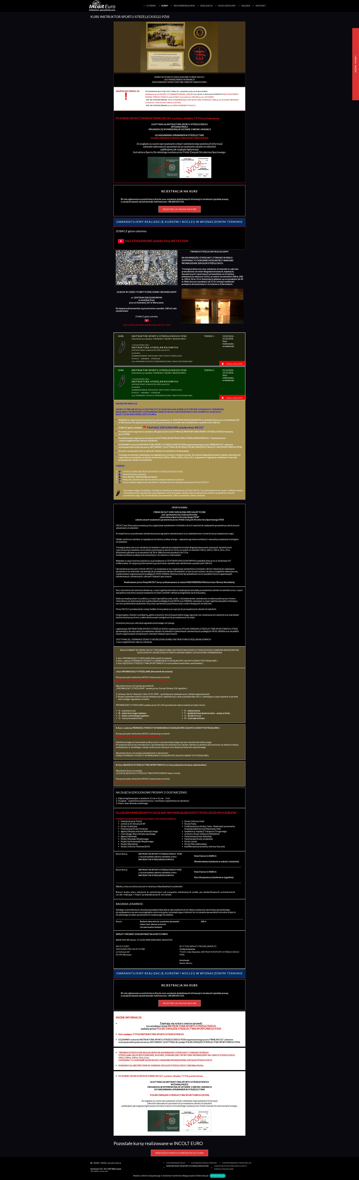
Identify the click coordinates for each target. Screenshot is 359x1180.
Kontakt (261, 5)
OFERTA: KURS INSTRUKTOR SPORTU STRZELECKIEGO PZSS (153, 471)
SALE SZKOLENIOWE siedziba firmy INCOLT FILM (156, 241)
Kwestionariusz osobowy (134, 474)
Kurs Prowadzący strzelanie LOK (236, 1163)
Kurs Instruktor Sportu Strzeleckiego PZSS (187, 1166)
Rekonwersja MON (184, 5)
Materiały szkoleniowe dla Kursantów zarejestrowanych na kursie (153, 479)
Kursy (164, 5)
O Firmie (151, 5)
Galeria (245, 5)
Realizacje (206, 5)
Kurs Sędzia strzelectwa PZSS (204, 1163)
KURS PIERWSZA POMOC (176, 1163)
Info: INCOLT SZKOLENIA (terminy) (140, 477)
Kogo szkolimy (227, 5)
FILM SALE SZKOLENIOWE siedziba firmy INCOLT (175, 427)
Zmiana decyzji (217, 1176)
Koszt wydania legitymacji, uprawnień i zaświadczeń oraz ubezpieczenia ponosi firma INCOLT (166, 482)
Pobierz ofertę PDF (234, 364)
